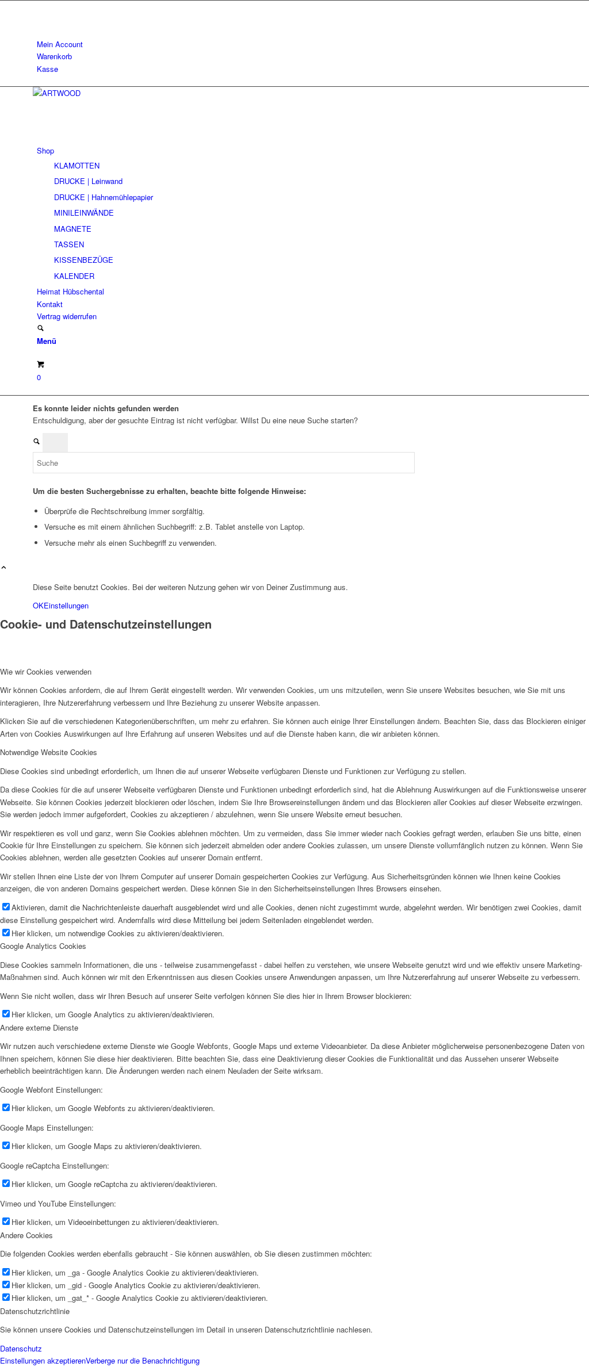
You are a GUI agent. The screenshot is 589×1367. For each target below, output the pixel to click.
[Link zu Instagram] (40, 6)
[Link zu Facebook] (40, 19)
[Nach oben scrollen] (3, 567)
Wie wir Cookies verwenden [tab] (45, 671)
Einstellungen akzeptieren (43, 1360)
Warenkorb (54, 56)
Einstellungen (66, 605)
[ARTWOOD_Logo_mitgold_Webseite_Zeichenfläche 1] (119, 92)
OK (38, 605)
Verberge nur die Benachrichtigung (143, 1360)
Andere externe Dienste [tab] (39, 1027)
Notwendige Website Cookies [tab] (48, 751)
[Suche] (40, 328)
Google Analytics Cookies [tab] (43, 945)
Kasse (47, 68)
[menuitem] (296, 44)
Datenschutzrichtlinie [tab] (35, 1310)
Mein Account (60, 44)
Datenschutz (21, 1348)
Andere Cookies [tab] (26, 1235)
